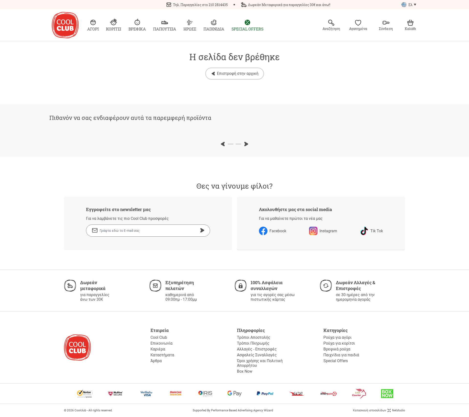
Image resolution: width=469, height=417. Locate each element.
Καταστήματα (162, 355)
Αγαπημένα (358, 28)
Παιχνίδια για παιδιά (341, 355)
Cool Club (158, 337)
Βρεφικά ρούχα (336, 349)
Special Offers (335, 361)
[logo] (65, 25)
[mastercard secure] (176, 393)
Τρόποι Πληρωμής (253, 343)
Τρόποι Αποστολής (253, 337)
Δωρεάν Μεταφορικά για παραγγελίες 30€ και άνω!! (289, 4)
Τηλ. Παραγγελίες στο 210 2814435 (200, 4)
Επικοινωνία (161, 343)
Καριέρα (157, 349)
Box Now (244, 371)
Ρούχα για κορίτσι (339, 343)
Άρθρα (156, 361)
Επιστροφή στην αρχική (237, 73)
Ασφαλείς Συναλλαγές (257, 355)
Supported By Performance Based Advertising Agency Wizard (233, 410)
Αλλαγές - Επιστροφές (257, 349)
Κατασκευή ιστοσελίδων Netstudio (379, 410)
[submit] (202, 230)
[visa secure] (146, 393)
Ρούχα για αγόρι (337, 337)
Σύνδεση (386, 28)
